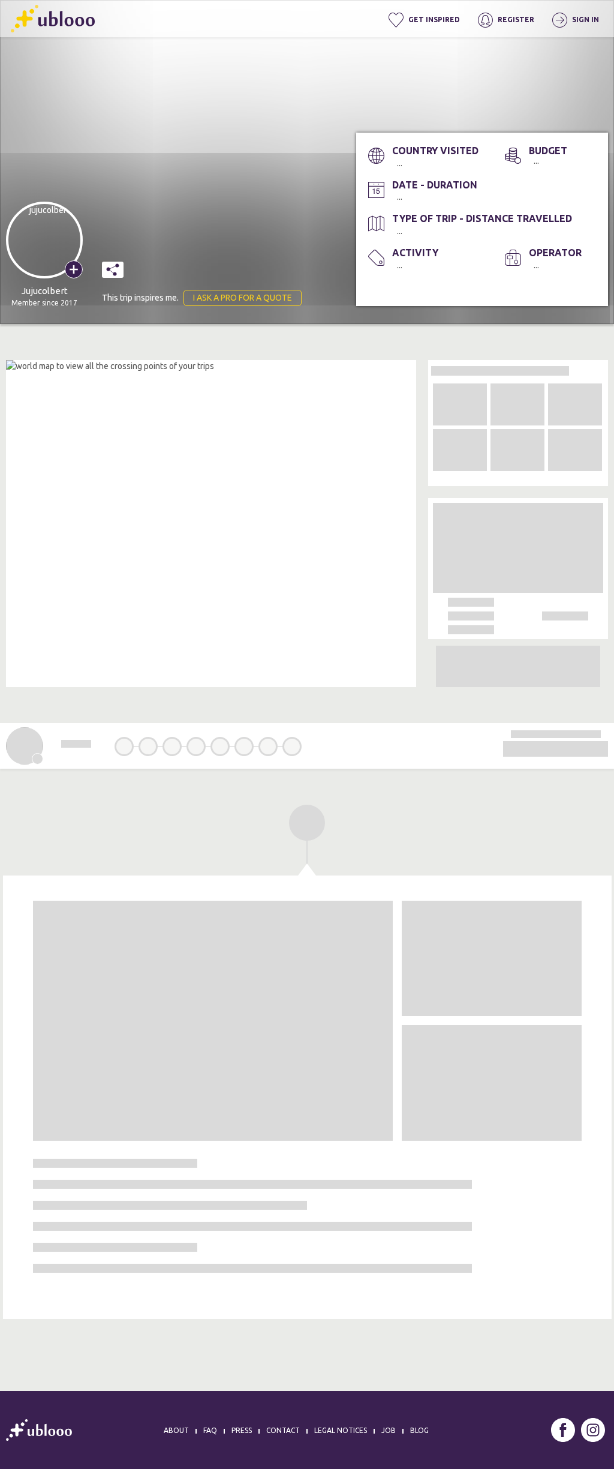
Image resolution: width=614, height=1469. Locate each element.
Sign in (584, 19)
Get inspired (433, 19)
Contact (283, 1430)
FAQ (210, 1430)
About (176, 1430)
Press (241, 1430)
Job (388, 1430)
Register (515, 19)
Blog (419, 1430)
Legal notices (340, 1430)
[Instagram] (593, 1430)
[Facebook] (563, 1430)
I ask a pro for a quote (242, 297)
